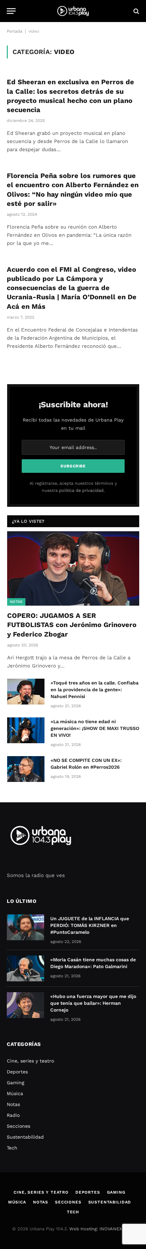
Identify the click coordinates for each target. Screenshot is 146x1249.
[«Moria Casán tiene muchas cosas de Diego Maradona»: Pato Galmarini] (25, 968)
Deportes (17, 1071)
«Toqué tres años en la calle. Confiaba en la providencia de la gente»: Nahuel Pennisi (95, 689)
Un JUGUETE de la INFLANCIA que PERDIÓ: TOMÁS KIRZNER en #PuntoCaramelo (89, 925)
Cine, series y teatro (30, 1061)
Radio (13, 1115)
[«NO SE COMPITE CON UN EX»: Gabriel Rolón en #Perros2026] (25, 769)
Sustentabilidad (25, 1137)
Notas (16, 602)
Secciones (18, 1126)
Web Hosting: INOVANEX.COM (101, 1228)
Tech (12, 1147)
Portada (14, 31)
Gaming (15, 1082)
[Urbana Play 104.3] (73, 11)
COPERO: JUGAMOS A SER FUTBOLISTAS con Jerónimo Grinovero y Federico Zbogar (71, 624)
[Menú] (11, 11)
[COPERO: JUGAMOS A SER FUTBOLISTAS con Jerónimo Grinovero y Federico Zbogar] (73, 568)
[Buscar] (135, 11)
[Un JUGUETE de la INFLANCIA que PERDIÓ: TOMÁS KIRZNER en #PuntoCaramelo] (25, 927)
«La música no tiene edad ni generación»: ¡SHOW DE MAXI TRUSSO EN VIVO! (95, 728)
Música (15, 1093)
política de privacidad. (82, 490)
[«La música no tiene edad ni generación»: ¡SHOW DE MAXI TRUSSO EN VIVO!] (25, 730)
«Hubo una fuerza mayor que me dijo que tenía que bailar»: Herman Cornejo (93, 1003)
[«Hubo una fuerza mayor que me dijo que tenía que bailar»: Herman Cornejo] (25, 1005)
